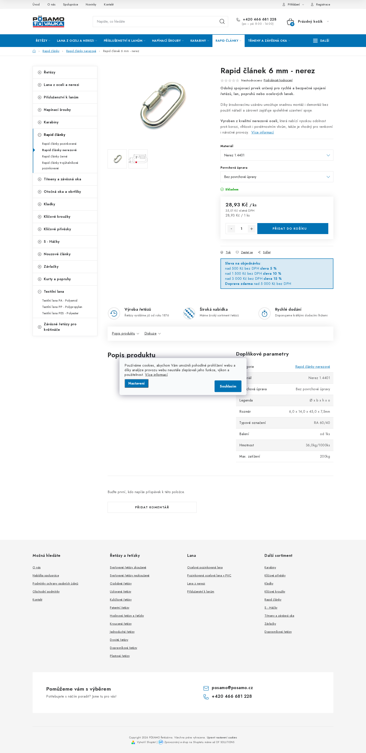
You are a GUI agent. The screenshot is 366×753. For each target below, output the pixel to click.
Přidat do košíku (290, 228)
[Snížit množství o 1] (231, 229)
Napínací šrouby (57, 109)
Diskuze (150, 333)
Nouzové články (57, 254)
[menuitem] (43, 40)
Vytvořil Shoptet (146, 742)
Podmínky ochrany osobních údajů (55, 583)
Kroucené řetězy (121, 624)
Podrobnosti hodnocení (278, 80)
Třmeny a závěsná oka (62, 179)
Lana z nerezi (196, 583)
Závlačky (51, 266)
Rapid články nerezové (59, 150)
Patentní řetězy (119, 607)
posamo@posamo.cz (232, 688)
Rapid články (54, 134)
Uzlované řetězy (120, 591)
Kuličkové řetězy (121, 599)
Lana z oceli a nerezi (61, 84)
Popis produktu (123, 333)
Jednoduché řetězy (122, 632)
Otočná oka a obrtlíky (62, 191)
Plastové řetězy (120, 656)
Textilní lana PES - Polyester (60, 313)
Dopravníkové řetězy (123, 648)
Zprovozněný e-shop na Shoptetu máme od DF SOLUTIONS (199, 742)
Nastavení (136, 383)
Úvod (36, 4)
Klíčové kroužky (57, 216)
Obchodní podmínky (46, 591)
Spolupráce (70, 4)
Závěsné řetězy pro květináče (60, 327)
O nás (51, 4)
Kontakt (109, 4)
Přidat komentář (152, 507)
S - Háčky (52, 241)
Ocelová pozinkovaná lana (205, 567)
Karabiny (51, 122)
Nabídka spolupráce (46, 575)
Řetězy (49, 72)
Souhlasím (228, 386)
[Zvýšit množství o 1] (251, 229)
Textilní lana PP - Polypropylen (62, 307)
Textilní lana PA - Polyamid (60, 300)
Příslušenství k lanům (61, 97)
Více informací (156, 374)
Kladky (49, 204)
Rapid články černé (54, 156)
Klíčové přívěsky (57, 229)
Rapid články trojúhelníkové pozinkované (60, 165)
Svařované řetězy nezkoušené (130, 575)
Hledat (222, 21)
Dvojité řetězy (119, 640)
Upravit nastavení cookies (222, 737)
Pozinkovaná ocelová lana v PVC (209, 575)
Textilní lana (54, 291)
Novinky (91, 4)
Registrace (323, 4)
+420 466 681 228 (259, 19)
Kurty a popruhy (57, 279)
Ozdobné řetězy (121, 583)
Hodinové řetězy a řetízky (127, 616)
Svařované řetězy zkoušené (128, 567)
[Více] (321, 40)
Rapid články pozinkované (59, 144)
